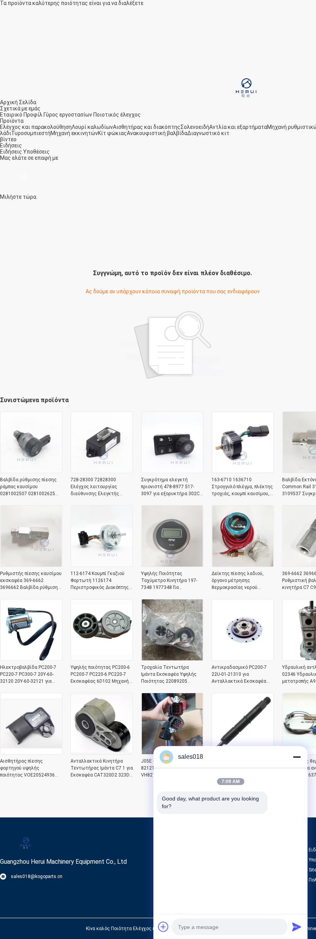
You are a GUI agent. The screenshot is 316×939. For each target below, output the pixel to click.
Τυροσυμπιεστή (30, 133)
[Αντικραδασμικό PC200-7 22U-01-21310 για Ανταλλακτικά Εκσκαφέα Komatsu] (243, 658)
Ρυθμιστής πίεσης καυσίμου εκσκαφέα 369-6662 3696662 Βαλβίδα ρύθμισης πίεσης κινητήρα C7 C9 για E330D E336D (31, 581)
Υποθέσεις (36, 152)
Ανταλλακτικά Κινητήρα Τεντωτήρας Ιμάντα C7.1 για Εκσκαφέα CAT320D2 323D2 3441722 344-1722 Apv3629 (102, 768)
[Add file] (163, 926)
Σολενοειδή (194, 127)
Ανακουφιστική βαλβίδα (157, 133)
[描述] (23, 176)
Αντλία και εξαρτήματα (238, 127)
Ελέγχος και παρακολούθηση (36, 127)
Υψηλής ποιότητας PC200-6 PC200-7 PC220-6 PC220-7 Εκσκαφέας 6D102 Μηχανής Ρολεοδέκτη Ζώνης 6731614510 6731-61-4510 (101, 675)
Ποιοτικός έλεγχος (117, 115)
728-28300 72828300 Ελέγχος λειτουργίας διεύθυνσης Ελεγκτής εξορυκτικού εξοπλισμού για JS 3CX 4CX (102, 487)
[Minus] (296, 756)
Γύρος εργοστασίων (68, 115)
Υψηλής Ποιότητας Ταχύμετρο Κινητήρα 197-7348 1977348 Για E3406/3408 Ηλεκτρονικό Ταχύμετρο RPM (169, 581)
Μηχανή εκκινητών (74, 133)
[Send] (297, 926)
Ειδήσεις (11, 152)
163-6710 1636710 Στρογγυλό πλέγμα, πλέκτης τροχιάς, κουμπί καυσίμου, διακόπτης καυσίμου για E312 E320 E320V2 (242, 487)
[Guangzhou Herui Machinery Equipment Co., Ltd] (244, 87)
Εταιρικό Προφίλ (21, 115)
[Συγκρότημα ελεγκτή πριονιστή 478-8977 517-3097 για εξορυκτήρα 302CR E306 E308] (172, 471)
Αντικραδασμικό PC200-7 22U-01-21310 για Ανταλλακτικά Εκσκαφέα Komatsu (239, 675)
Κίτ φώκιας (112, 133)
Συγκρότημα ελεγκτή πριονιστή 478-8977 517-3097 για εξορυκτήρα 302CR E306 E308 (172, 487)
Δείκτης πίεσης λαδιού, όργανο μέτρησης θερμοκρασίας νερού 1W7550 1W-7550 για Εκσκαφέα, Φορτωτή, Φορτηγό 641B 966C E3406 (241, 581)
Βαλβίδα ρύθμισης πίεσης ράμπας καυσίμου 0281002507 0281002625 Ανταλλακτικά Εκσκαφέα (28, 487)
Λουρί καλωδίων (92, 127)
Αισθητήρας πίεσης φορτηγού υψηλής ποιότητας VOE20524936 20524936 (27, 768)
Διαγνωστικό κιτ (208, 133)
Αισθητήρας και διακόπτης (146, 127)
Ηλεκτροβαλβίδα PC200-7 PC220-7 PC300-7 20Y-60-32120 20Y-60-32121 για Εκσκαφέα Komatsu (28, 675)
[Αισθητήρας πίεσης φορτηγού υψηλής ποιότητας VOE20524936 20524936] (31, 752)
